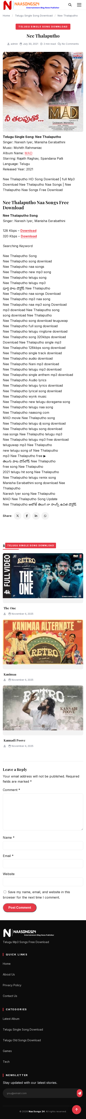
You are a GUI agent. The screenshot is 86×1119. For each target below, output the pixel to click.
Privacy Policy (12, 985)
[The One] (43, 578)
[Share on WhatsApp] (45, 516)
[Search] (70, 5)
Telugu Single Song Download (34, 15)
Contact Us (10, 996)
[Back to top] (76, 1109)
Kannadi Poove (14, 740)
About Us (9, 974)
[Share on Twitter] (17, 516)
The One (10, 608)
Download (28, 231)
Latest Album (11, 1018)
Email (8, 856)
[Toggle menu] (79, 5)
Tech (6, 1061)
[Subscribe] (79, 1093)
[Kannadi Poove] (43, 710)
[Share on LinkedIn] (36, 516)
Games (7, 1051)
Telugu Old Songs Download (22, 1040)
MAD (28, 153)
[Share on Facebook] (27, 516)
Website (9, 874)
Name (9, 837)
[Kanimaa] (43, 644)
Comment (11, 790)
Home (6, 15)
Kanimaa (10, 674)
